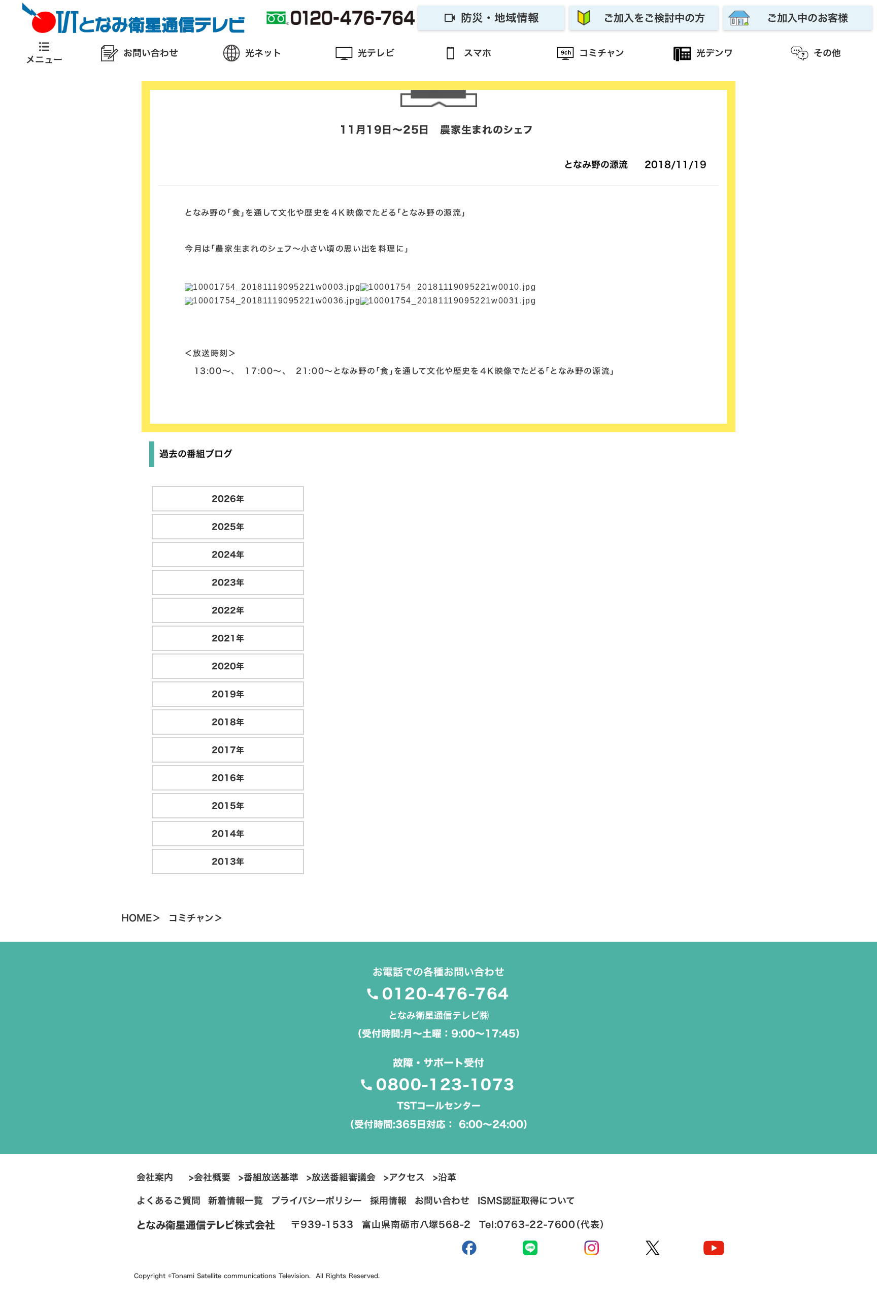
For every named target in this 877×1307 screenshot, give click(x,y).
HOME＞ (141, 918)
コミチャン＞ (195, 918)
